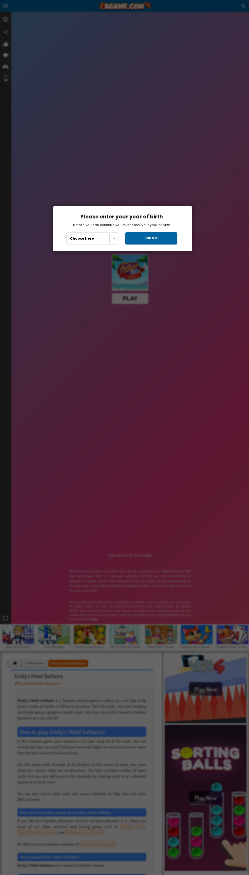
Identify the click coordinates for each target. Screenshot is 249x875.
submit (151, 238)
